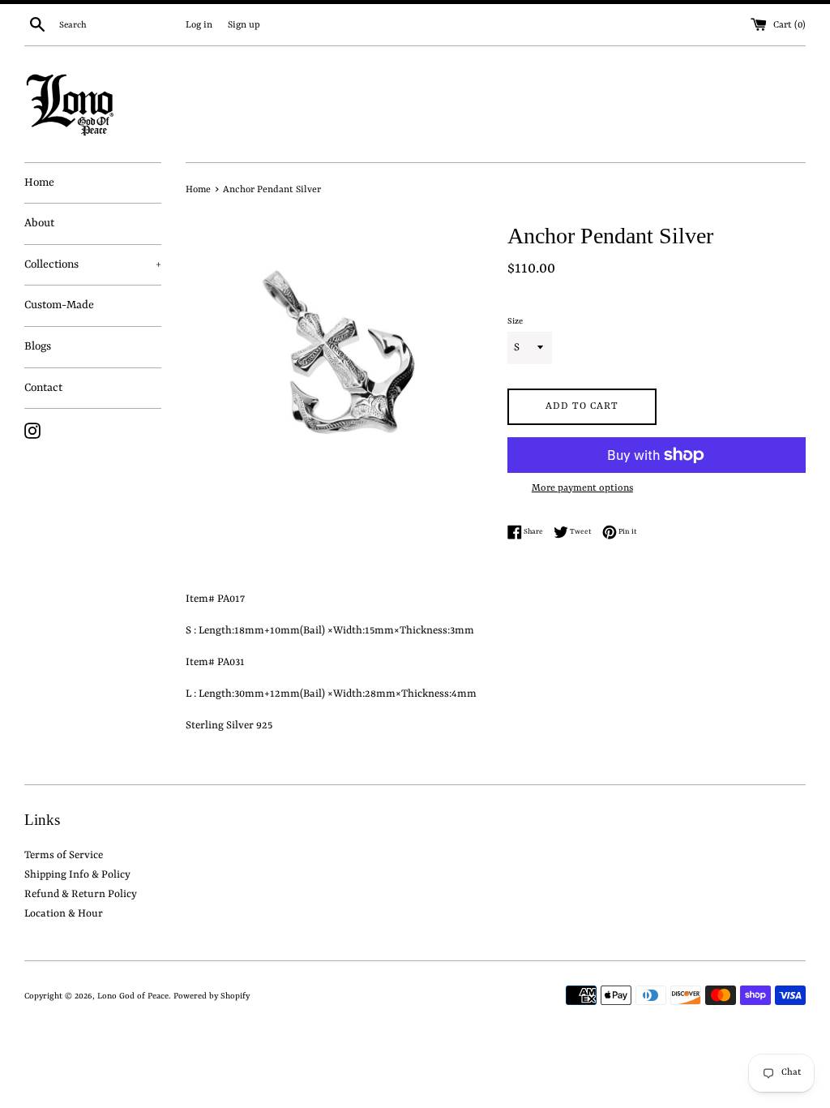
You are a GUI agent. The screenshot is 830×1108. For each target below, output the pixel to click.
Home (39, 182)
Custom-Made (59, 304)
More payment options (582, 488)
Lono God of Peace (133, 996)
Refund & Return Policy (80, 894)
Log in (199, 25)
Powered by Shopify (211, 996)
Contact (43, 387)
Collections (92, 264)
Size (515, 321)
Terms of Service (63, 855)
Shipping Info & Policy (77, 875)
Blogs (37, 346)
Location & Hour (63, 914)
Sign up (244, 25)
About (39, 223)
